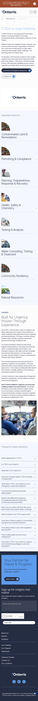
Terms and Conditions (18, 695)
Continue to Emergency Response (15, 70)
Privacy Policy (7, 695)
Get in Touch (10, 579)
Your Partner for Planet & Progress (18, 562)
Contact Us (7, 76)
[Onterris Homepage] (2, 19)
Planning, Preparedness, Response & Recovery (15, 182)
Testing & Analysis (12, 229)
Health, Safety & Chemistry (11, 206)
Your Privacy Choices (27, 693)
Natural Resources (12, 297)
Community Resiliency (14, 276)
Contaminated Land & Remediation (14, 136)
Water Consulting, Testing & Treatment (17, 253)
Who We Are (10, 19)
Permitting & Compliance (16, 159)
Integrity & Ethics (31, 695)
